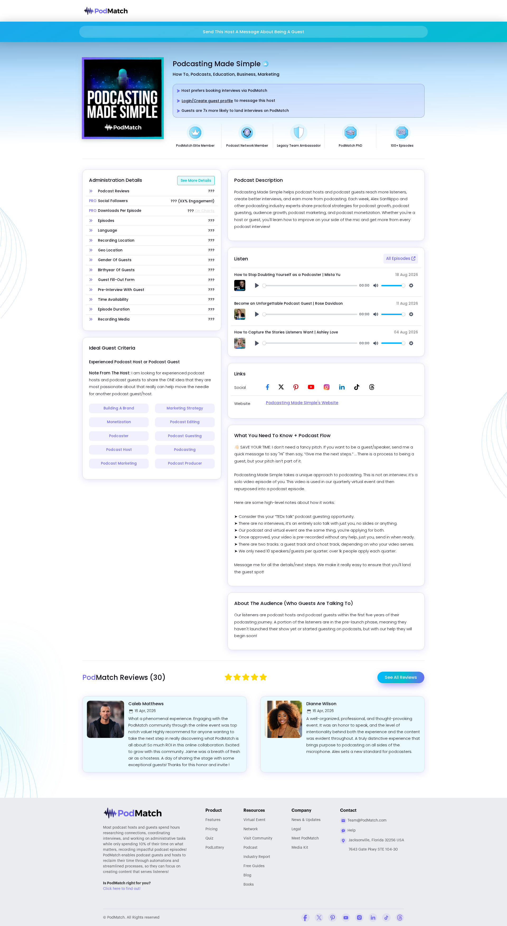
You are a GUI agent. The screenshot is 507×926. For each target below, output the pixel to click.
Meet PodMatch (305, 838)
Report (256, 857)
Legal (296, 829)
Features (212, 820)
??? (211, 191)
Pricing (211, 829)
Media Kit (300, 847)
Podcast (250, 847)
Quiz (209, 838)
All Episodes (398, 258)
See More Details (196, 180)
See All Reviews (401, 677)
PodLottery (214, 847)
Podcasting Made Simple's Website (302, 402)
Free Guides (254, 866)
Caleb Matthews (146, 704)
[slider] (309, 285)
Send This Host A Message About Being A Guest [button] (253, 32)
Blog (247, 875)
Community (257, 838)
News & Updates (306, 820)
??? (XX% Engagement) (192, 201)
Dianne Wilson (321, 704)
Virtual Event (254, 820)
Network (250, 829)
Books (248, 884)
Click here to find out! (121, 889)
